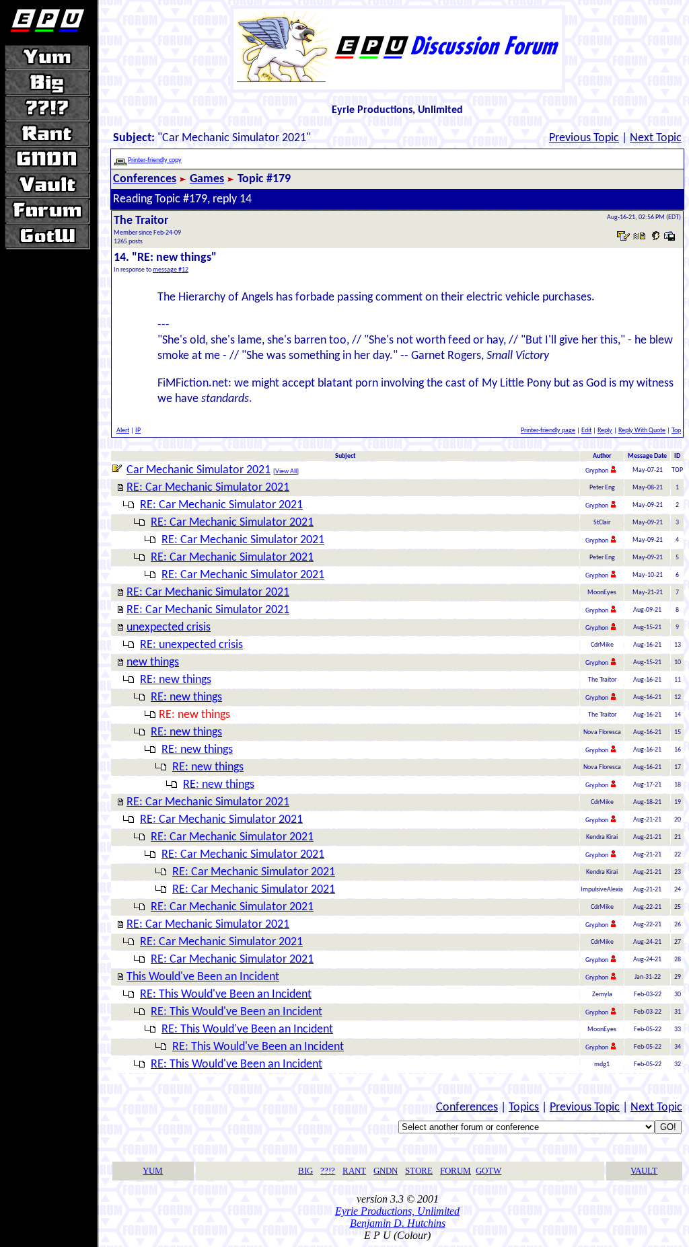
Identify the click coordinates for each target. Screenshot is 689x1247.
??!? (327, 1171)
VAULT (643, 1171)
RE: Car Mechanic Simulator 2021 (207, 487)
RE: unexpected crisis (191, 645)
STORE (419, 1171)
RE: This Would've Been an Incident (226, 994)
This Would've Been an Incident (202, 977)
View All (286, 471)
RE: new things (175, 680)
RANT (354, 1171)
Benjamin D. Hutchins (397, 1223)
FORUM (455, 1171)
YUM (153, 1171)
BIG (305, 1171)
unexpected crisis (168, 627)
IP (138, 430)
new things (152, 662)
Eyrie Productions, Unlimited (397, 1211)
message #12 (170, 270)
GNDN (385, 1171)
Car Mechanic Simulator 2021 (198, 470)
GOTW (488, 1171)
